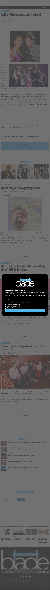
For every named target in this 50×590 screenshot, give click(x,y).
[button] (25, 305)
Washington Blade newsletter (13, 304)
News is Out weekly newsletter (14, 306)
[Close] (46, 276)
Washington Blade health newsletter (15, 307)
